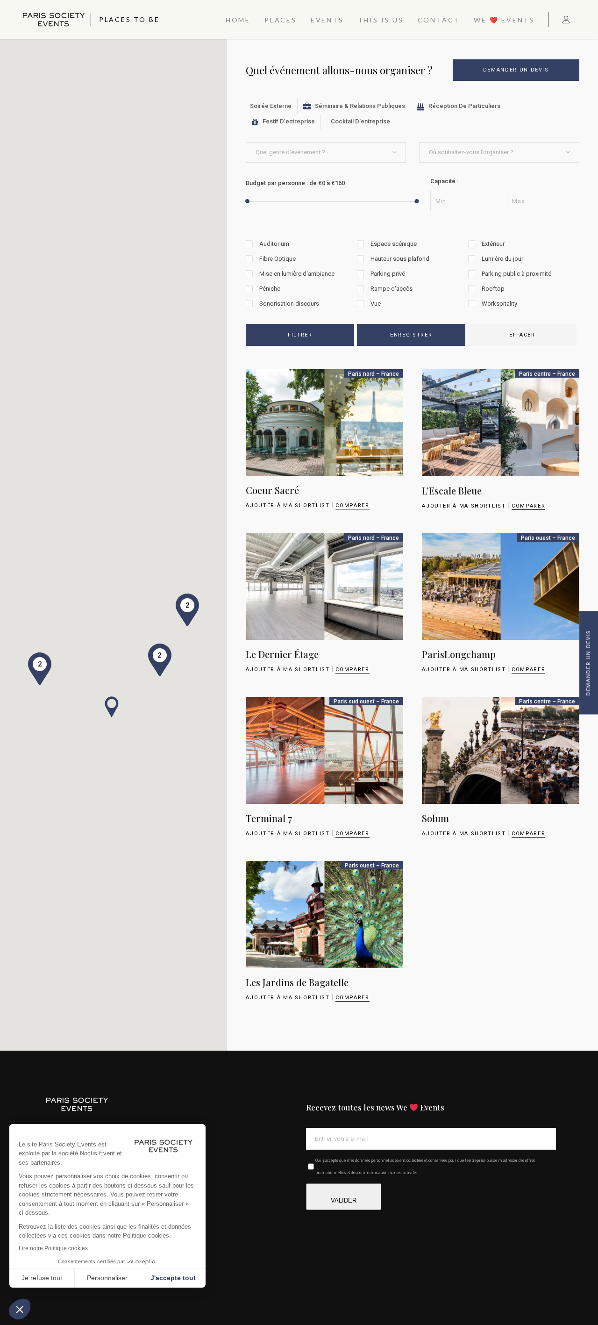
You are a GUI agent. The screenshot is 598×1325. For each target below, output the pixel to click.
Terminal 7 (269, 818)
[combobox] (326, 152)
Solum (435, 818)
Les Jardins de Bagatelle (297, 982)
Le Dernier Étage (282, 654)
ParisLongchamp (459, 654)
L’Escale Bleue (452, 490)
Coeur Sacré (272, 490)
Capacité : (444, 181)
